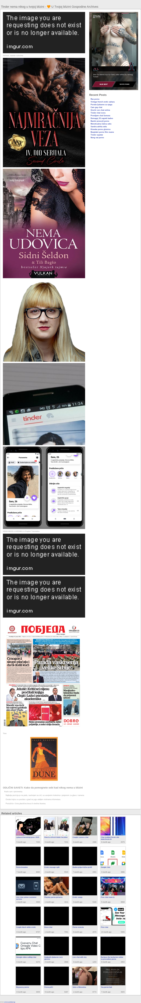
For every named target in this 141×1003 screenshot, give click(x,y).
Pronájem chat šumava (100, 116)
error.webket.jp (9, 1002)
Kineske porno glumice (100, 129)
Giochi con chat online (100, 110)
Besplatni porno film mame (102, 132)
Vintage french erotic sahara (103, 102)
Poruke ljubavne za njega (101, 105)
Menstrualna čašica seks (101, 124)
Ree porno (95, 99)
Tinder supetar (97, 135)
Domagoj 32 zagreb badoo (102, 118)
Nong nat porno (97, 138)
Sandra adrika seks (99, 127)
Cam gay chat (96, 107)
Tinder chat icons (98, 113)
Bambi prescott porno (100, 121)
